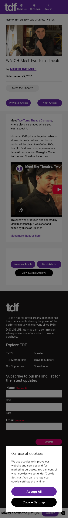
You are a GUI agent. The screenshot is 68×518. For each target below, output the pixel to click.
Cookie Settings (34, 502)
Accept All (34, 491)
